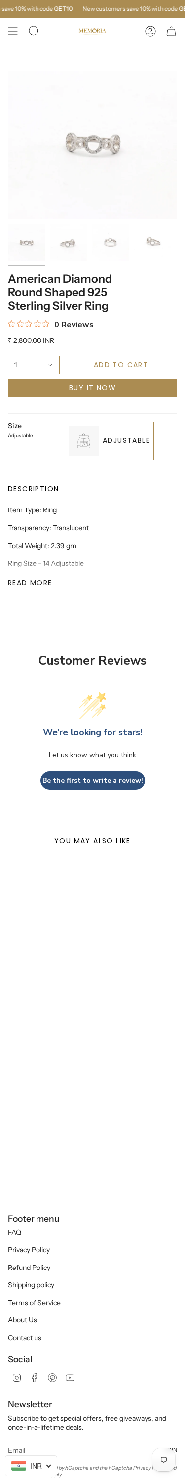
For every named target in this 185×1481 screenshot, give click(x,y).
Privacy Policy (29, 1249)
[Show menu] (13, 31)
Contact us (24, 1337)
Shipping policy (31, 1284)
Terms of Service (34, 1302)
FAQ (14, 1232)
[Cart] (171, 31)
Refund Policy (29, 1267)
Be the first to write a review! (92, 780)
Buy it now (92, 388)
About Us (22, 1319)
